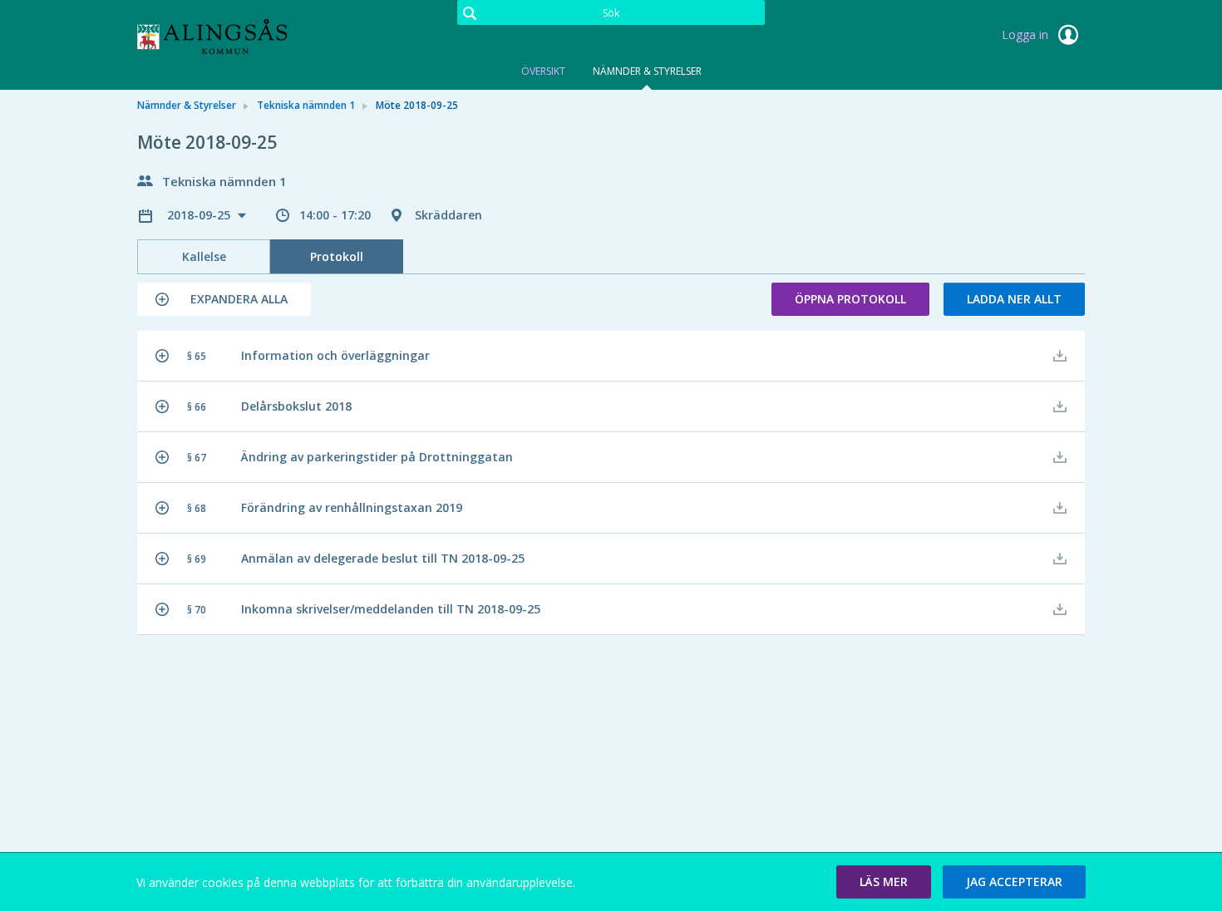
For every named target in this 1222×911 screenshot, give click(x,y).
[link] (220, 36)
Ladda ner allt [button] (1014, 299)
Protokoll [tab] (336, 256)
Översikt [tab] (543, 71)
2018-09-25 (200, 215)
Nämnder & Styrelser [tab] (647, 71)
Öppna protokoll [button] (850, 299)
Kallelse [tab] (204, 256)
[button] (224, 299)
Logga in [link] (1027, 34)
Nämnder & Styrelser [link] (186, 105)
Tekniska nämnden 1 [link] (306, 105)
